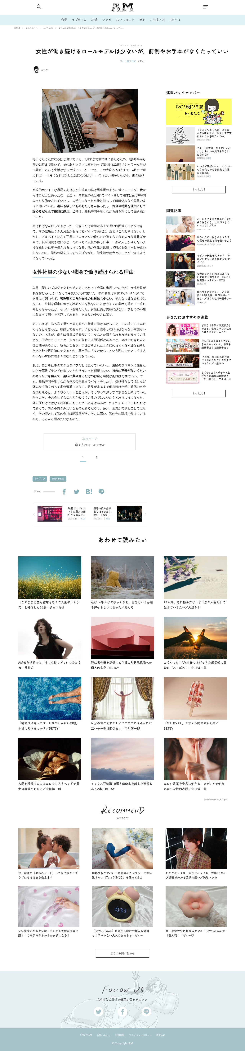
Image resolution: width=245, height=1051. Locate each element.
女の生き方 (48, 28)
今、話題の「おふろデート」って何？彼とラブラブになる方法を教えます (48, 875)
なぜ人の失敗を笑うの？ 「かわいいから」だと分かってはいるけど (214, 258)
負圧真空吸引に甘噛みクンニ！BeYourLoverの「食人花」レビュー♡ (196, 933)
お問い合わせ (104, 1035)
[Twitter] (76, 491)
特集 (142, 19)
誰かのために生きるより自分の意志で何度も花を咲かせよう (214, 239)
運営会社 (160, 1035)
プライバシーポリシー (140, 1035)
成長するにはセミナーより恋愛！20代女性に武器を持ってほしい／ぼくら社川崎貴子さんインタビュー (214, 295)
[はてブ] (89, 491)
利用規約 (119, 1035)
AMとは (175, 19)
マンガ (106, 19)
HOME (17, 28)
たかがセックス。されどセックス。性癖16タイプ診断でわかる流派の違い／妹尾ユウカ (196, 875)
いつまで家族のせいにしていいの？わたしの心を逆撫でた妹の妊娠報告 (214, 169)
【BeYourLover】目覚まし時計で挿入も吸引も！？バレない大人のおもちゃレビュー (120, 933)
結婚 (94, 19)
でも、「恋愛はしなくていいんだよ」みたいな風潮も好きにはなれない (213, 151)
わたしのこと (125, 19)
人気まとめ (157, 19)
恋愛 (64, 19)
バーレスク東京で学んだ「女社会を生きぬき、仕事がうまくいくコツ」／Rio (214, 222)
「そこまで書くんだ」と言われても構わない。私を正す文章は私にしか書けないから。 (214, 133)
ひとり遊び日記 (128, 61)
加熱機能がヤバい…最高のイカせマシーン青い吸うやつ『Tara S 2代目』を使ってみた (122, 875)
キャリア (40, 479)
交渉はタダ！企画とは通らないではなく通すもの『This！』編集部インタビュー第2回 (214, 277)
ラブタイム (79, 19)
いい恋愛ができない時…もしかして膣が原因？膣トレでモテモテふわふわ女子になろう (48, 933)
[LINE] (101, 491)
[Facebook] (64, 491)
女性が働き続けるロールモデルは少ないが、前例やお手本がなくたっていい (91, 28)
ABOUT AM (86, 1035)
